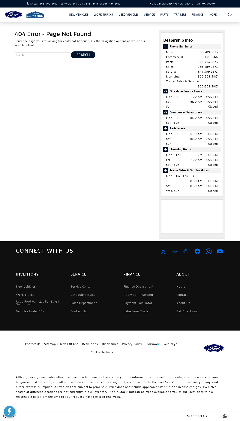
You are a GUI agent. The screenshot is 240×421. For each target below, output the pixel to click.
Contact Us (78, 311)
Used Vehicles (128, 14)
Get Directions (187, 311)
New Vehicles (78, 14)
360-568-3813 (208, 76)
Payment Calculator (138, 303)
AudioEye (170, 344)
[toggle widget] (9, 411)
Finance (197, 14)
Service (149, 14)
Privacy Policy (132, 344)
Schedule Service (82, 295)
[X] (164, 251)
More (213, 15)
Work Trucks (103, 14)
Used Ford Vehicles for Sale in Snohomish (38, 303)
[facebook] (197, 251)
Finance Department (139, 286)
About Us (183, 303)
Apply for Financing (138, 295)
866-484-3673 (208, 62)
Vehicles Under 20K (30, 311)
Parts (164, 14)
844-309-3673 (208, 71)
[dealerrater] (186, 251)
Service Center (81, 286)
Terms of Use (69, 344)
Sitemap (50, 344)
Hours (180, 286)
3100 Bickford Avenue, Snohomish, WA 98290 (183, 3)
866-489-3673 (208, 52)
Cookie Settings (102, 352)
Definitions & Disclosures (100, 344)
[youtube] (220, 251)
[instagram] (209, 251)
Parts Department (83, 303)
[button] (230, 15)
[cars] (175, 251)
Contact (182, 295)
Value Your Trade (136, 311)
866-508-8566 (207, 57)
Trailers (180, 14)
